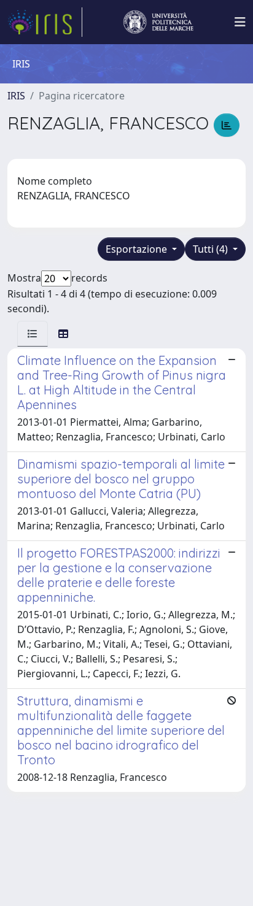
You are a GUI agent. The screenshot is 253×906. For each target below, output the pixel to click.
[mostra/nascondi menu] (240, 22)
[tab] (32, 334)
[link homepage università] (158, 22)
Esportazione (137, 249)
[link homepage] (44, 22)
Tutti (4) (211, 249)
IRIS (16, 95)
